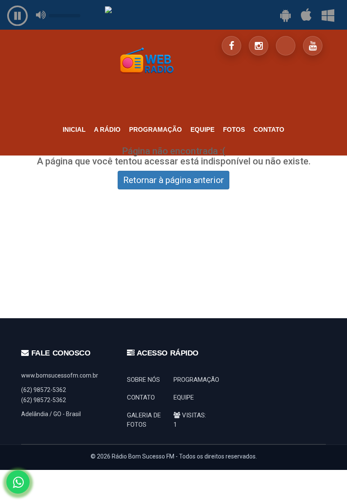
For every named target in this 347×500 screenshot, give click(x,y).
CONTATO (141, 397)
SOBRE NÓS (143, 379)
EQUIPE (184, 397)
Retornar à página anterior (173, 180)
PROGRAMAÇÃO (196, 379)
